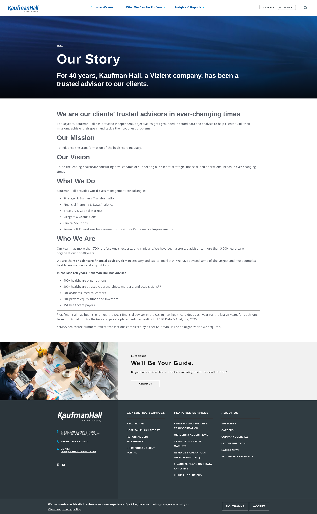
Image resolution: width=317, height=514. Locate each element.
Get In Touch (287, 7)
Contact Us (145, 383)
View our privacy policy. (64, 509)
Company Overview (234, 436)
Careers (269, 7)
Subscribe (228, 423)
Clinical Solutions (188, 475)
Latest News (230, 450)
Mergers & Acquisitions (191, 435)
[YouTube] (63, 464)
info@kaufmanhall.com (78, 451)
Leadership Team (233, 443)
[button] (104, 8)
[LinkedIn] (58, 464)
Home (60, 45)
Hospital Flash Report (143, 430)
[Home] (23, 8)
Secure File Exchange (237, 456)
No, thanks (235, 506)
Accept (259, 506)
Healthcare (135, 423)
